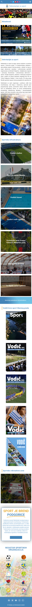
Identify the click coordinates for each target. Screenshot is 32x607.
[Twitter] (13, 2)
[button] (2, 495)
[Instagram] (17, 2)
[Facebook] (11, 2)
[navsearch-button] (1, 2)
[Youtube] (15, 2)
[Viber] (20, 2)
